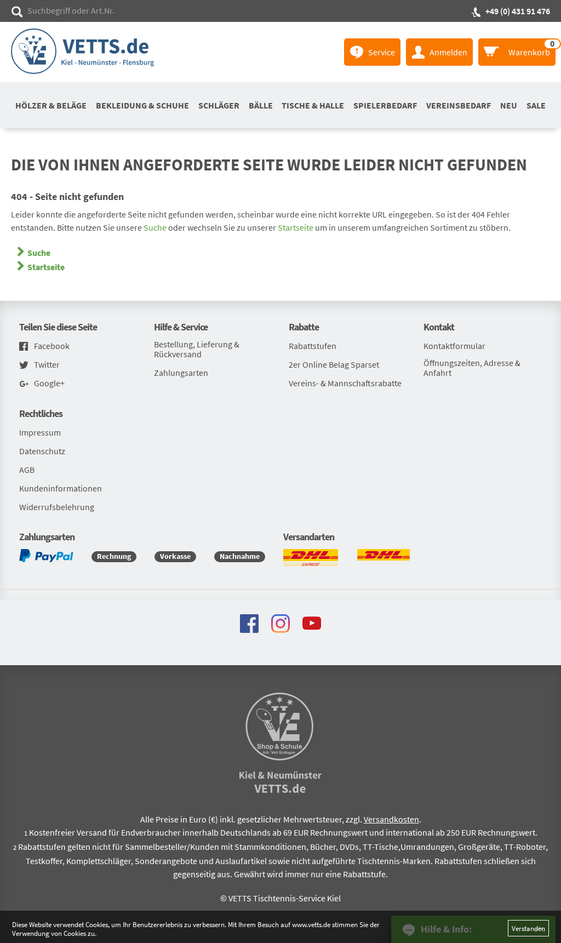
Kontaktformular (454, 346)
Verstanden (528, 928)
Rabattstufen (312, 346)
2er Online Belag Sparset (334, 364)
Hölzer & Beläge (51, 105)
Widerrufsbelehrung (56, 507)
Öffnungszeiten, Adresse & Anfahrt (471, 368)
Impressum (40, 432)
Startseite (295, 227)
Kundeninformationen (60, 488)
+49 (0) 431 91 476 (517, 10)
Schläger (218, 105)
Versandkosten (391, 819)
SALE (536, 105)
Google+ (49, 383)
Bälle (261, 105)
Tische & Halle (313, 105)
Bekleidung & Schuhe (142, 105)
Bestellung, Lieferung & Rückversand (196, 349)
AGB (27, 470)
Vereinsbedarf (458, 105)
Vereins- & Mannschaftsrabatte (345, 383)
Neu (508, 105)
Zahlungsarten (181, 373)
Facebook (52, 346)
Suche (155, 227)
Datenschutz (42, 451)
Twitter (47, 364)
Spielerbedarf (385, 105)
